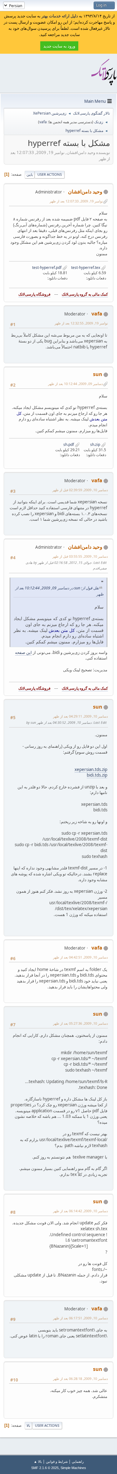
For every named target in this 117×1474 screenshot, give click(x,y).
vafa (43, 122)
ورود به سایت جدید (59, 46)
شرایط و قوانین (57, 1461)
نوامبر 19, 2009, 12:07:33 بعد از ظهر (76, 201)
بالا (28, 1425)
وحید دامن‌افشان (85, 191)
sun (97, 374)
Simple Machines (73, 1468)
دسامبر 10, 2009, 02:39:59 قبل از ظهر (80, 490)
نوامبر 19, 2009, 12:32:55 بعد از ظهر (81, 323)
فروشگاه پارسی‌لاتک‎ (34, 294)
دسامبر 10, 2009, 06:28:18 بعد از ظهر (80, 1378)
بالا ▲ (38, 1461)
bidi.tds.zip (97, 775)
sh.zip (95, 444)
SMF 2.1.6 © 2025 (45, 1468)
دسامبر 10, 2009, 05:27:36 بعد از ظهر (80, 1023)
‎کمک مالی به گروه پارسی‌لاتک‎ (85, 294)
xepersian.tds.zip (91, 769)
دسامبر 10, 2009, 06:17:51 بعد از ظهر (80, 1318)
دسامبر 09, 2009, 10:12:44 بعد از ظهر (75, 383)
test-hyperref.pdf (47, 267)
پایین (30, 174)
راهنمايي (78, 1461)
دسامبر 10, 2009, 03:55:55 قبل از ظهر (80, 556)
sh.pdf (69, 444)
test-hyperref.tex (86, 267)
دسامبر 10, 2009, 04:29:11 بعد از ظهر (80, 716)
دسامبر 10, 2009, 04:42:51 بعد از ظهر (80, 957)
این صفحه (23, 652)
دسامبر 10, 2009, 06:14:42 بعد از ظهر (80, 1211)
